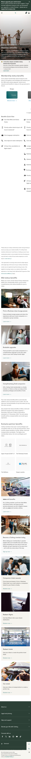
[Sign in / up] (29, 13)
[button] (7, 321)
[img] (29, 1)
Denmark (6, 743)
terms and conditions (6, 273)
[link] (8, 446)
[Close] (29, 62)
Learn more (6, 70)
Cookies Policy (9, 756)
